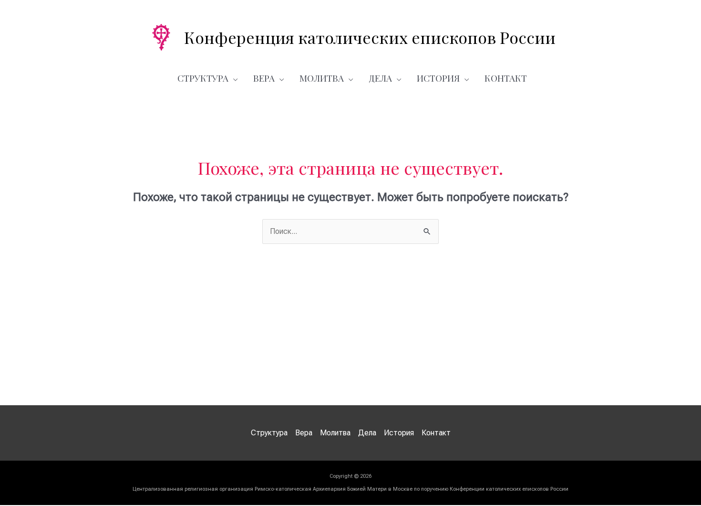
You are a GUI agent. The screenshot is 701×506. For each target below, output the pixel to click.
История (438, 78)
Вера (264, 78)
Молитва (321, 78)
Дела (380, 78)
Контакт (506, 78)
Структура (202, 78)
